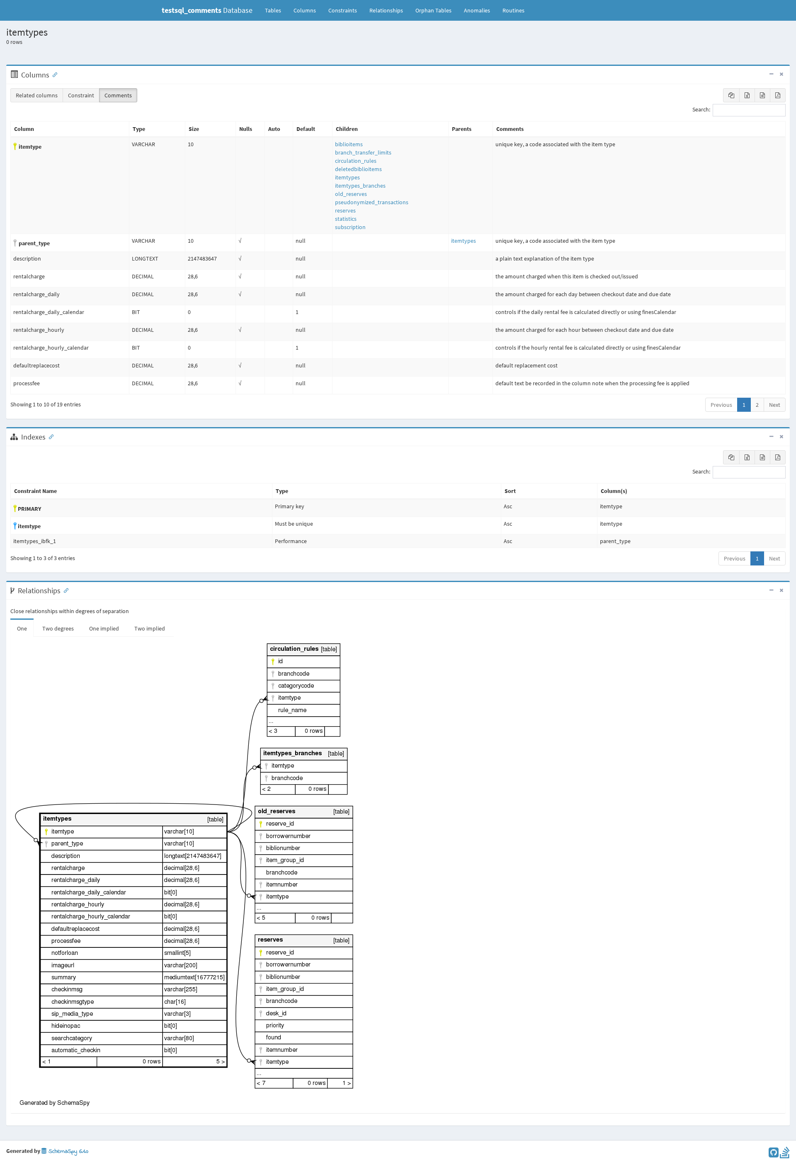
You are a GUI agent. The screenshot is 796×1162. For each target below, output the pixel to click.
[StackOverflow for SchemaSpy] (785, 1154)
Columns (305, 10)
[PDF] (778, 95)
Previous (721, 404)
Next (774, 404)
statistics (346, 218)
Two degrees (58, 628)
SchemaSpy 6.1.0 (67, 1151)
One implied (104, 628)
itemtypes (347, 177)
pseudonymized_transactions (371, 202)
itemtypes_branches (360, 185)
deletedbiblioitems (358, 169)
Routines (513, 10)
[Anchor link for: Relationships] (64, 590)
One (22, 628)
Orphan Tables (433, 10)
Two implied (149, 628)
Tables (276, 10)
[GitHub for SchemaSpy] (774, 1154)
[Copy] (731, 95)
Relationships (386, 10)
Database (207, 10)
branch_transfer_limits (363, 152)
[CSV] (762, 95)
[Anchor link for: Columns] (53, 74)
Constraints (342, 10)
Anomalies (477, 10)
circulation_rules (355, 160)
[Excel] (747, 95)
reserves (345, 210)
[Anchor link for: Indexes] (49, 436)
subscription (350, 227)
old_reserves (351, 194)
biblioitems (349, 144)
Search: (701, 110)
